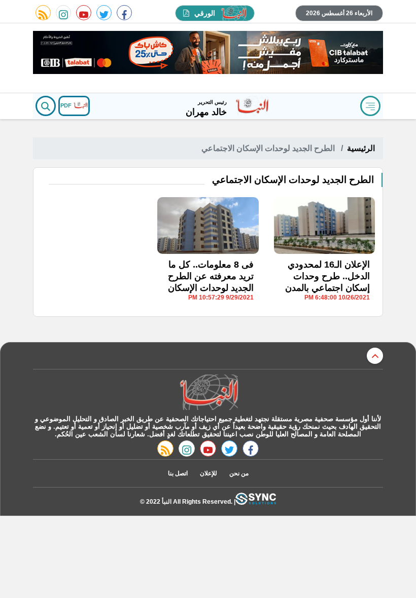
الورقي (204, 13)
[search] (46, 106)
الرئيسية (361, 148)
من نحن (239, 473)
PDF (66, 105)
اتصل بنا (178, 473)
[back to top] (375, 356)
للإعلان (208, 473)
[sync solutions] (255, 501)
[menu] (370, 106)
